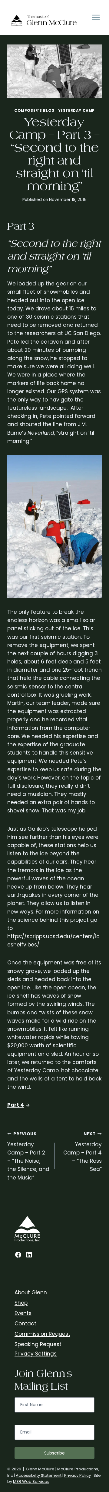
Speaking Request (38, 1344)
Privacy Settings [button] (36, 1353)
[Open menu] (96, 17)
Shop (21, 1302)
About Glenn (31, 1292)
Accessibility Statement (38, 1475)
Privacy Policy (77, 1475)
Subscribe (54, 1453)
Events (23, 1313)
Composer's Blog (34, 110)
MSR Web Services (31, 1481)
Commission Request (42, 1334)
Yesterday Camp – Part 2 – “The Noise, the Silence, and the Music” (28, 1156)
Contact (25, 1323)
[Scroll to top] (103, 1349)
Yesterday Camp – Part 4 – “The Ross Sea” (82, 1152)
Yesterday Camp (76, 110)
